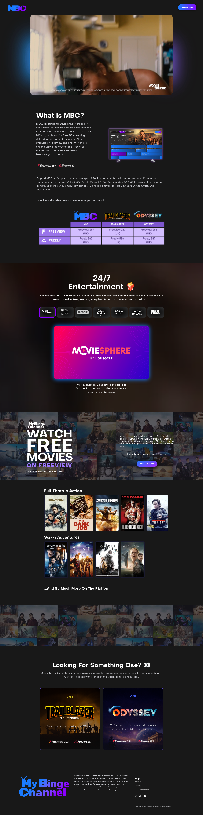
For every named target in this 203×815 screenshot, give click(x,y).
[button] (187, 7)
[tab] (47, 312)
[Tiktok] (140, 796)
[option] (56, 513)
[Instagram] (136, 796)
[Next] (163, 513)
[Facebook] (145, 796)
